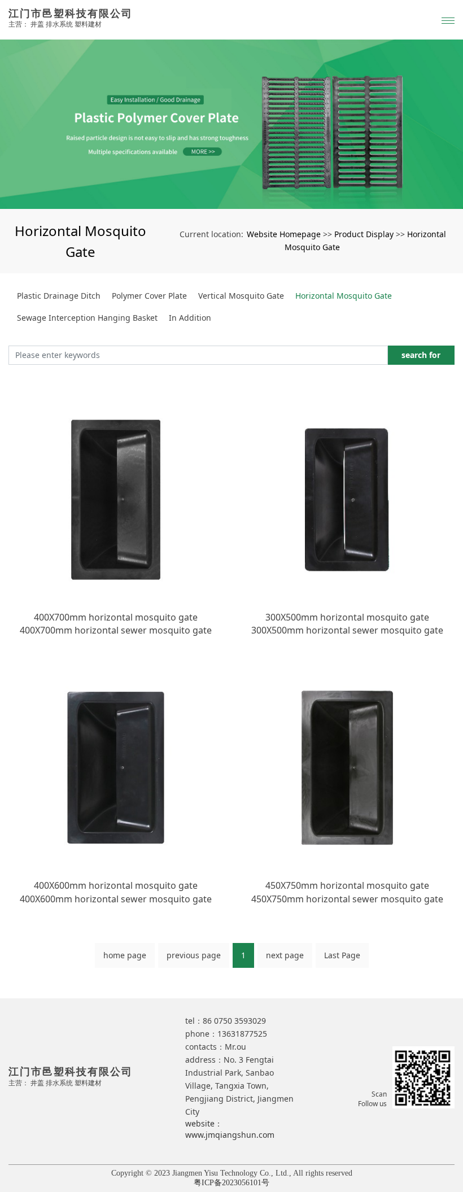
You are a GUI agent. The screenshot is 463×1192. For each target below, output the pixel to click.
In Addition (190, 317)
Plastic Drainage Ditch (59, 295)
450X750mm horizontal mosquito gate (347, 885)
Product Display (364, 234)
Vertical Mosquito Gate (241, 295)
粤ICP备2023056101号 (231, 1182)
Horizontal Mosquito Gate (343, 295)
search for (420, 355)
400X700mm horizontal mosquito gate (116, 617)
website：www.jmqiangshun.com (229, 1129)
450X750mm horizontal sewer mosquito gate (347, 899)
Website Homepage (284, 234)
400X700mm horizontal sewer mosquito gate (116, 630)
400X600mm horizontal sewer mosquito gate (116, 899)
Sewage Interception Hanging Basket (87, 317)
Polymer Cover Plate (149, 295)
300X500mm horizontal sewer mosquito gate (347, 630)
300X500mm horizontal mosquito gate (347, 617)
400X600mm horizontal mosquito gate (116, 885)
